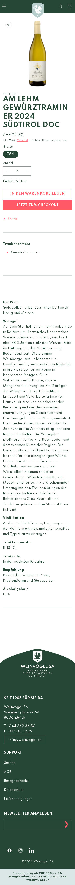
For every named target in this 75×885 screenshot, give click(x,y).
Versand (22, 140)
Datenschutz (14, 790)
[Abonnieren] (66, 824)
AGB (7, 772)
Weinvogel (41, 861)
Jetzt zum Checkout (37, 205)
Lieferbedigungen (18, 799)
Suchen (9, 763)
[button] (60, 6)
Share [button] (12, 219)
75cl (10, 154)
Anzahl (8, 163)
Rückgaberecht (16, 781)
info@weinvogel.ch (25, 740)
